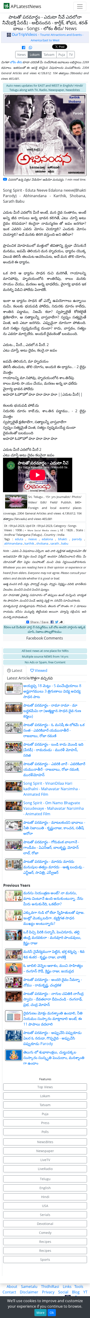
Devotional (45, 1223)
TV (71, 54)
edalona (47, 539)
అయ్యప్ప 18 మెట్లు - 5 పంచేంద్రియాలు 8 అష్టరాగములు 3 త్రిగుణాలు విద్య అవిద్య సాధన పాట (52, 691)
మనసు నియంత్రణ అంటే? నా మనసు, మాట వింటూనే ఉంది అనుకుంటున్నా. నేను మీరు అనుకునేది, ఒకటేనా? (53, 898)
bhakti (62, 539)
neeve (32, 539)
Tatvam (49, 54)
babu (64, 543)
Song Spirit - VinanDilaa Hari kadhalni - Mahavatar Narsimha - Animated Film (51, 789)
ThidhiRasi (50, 1286)
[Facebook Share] (23, 47)
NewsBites (45, 1142)
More (40, 1312)
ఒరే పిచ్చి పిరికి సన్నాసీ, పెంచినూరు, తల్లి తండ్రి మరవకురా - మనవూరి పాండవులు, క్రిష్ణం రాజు (52, 937)
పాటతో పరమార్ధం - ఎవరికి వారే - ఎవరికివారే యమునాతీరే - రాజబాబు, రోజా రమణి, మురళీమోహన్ (54, 769)
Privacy (48, 1292)
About (12, 1286)
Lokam (35, 54)
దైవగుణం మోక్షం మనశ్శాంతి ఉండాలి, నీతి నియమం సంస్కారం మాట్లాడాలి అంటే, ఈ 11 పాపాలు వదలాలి (53, 1019)
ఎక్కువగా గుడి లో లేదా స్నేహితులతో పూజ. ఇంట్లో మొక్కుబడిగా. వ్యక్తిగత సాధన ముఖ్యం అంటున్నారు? (53, 918)
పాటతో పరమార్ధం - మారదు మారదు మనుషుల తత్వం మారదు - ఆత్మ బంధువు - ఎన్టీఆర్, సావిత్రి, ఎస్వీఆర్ (53, 867)
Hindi (45, 1197)
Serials (45, 1215)
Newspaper (45, 1151)
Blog (76, 1292)
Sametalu (29, 1286)
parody (77, 539)
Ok (52, 1312)
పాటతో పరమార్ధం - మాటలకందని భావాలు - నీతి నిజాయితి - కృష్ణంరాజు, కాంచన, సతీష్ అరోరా (54, 828)
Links (67, 1286)
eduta (19, 539)
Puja (61, 54)
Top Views (45, 1087)
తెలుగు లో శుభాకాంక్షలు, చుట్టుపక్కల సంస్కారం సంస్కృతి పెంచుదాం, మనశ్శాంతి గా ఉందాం (53, 1058)
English (45, 1188)
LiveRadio (45, 1169)
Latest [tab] (16, 670)
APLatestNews (25, 6)
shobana (42, 543)
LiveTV (45, 1160)
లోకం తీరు (16, 62)
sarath (54, 543)
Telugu (45, 1179)
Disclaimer (29, 1292)
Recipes (45, 1241)
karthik (29, 543)
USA (45, 1206)
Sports (45, 1259)
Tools (78, 1286)
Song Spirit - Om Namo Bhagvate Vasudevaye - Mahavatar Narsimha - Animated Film (53, 808)
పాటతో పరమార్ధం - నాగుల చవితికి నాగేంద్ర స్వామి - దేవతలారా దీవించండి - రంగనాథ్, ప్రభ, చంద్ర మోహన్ (53, 999)
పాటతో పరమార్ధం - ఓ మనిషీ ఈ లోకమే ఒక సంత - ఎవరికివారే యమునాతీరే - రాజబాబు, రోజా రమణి (53, 730)
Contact (9, 1292)
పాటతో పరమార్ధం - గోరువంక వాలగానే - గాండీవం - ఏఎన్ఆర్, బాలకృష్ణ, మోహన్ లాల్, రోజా (51, 847)
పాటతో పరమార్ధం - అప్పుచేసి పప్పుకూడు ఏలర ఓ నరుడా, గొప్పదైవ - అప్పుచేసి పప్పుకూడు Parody (52, 1038)
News (21, 54)
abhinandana (13, 543)
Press (45, 1123)
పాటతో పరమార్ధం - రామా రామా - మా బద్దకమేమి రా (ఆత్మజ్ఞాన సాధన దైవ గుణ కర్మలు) (52, 711)
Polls (45, 1132)
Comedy (45, 1232)
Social (63, 1292)
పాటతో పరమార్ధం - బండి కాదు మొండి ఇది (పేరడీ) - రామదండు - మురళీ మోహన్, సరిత (53, 750)
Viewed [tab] (40, 670)
